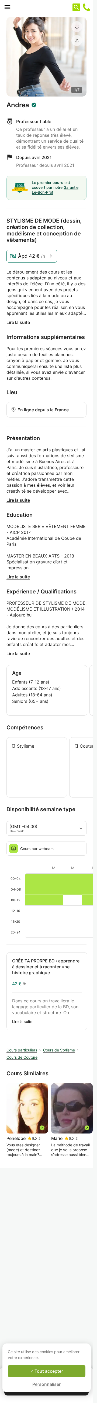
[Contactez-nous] (86, 7)
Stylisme (25, 746)
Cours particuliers (21, 1050)
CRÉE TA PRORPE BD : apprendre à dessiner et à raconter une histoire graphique (45, 966)
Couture (88, 746)
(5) (39, 1138)
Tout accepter (48, 1371)
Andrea (17, 105)
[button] (76, 26)
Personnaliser (46, 1384)
